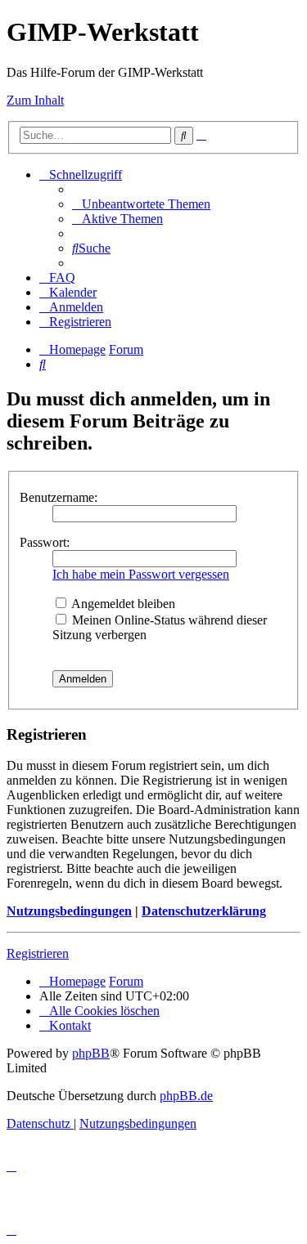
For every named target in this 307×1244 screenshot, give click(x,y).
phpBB (91, 1053)
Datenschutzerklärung (204, 911)
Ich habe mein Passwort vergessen (140, 574)
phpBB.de (186, 1096)
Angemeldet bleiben (122, 604)
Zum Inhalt (35, 100)
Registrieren (38, 953)
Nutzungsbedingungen (69, 911)
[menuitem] (141, 204)
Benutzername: (58, 497)
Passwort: (45, 542)
